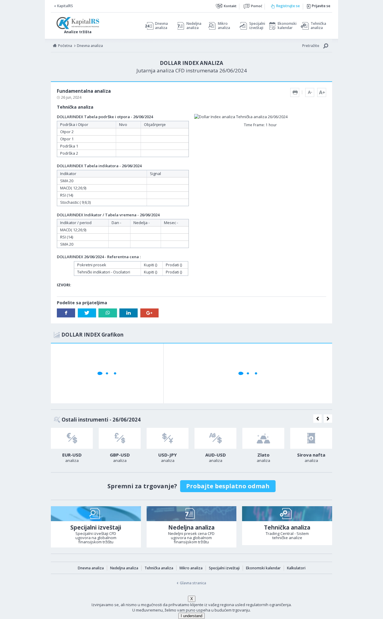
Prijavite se (321, 5)
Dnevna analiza (161, 26)
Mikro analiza (224, 26)
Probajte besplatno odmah (228, 486)
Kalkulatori (296, 568)
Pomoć (256, 6)
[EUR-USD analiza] (72, 438)
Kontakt (230, 6)
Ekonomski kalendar (286, 26)
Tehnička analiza (318, 26)
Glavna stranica (193, 582)
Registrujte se (288, 5)
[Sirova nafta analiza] (311, 438)
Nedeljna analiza (193, 26)
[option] (72, 447)
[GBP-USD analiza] (120, 438)
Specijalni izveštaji (255, 26)
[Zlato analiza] (263, 438)
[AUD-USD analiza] (215, 438)
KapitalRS (65, 5)
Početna (65, 45)
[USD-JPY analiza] (168, 438)
